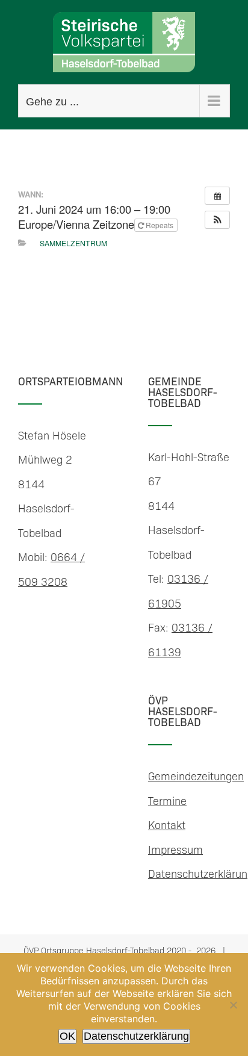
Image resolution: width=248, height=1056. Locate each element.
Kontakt (166, 824)
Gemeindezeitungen (196, 776)
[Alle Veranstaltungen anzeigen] (217, 196)
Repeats (159, 225)
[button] (217, 219)
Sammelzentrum (73, 243)
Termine (167, 800)
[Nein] (233, 1005)
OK (67, 1036)
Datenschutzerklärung (136, 1036)
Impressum (175, 849)
